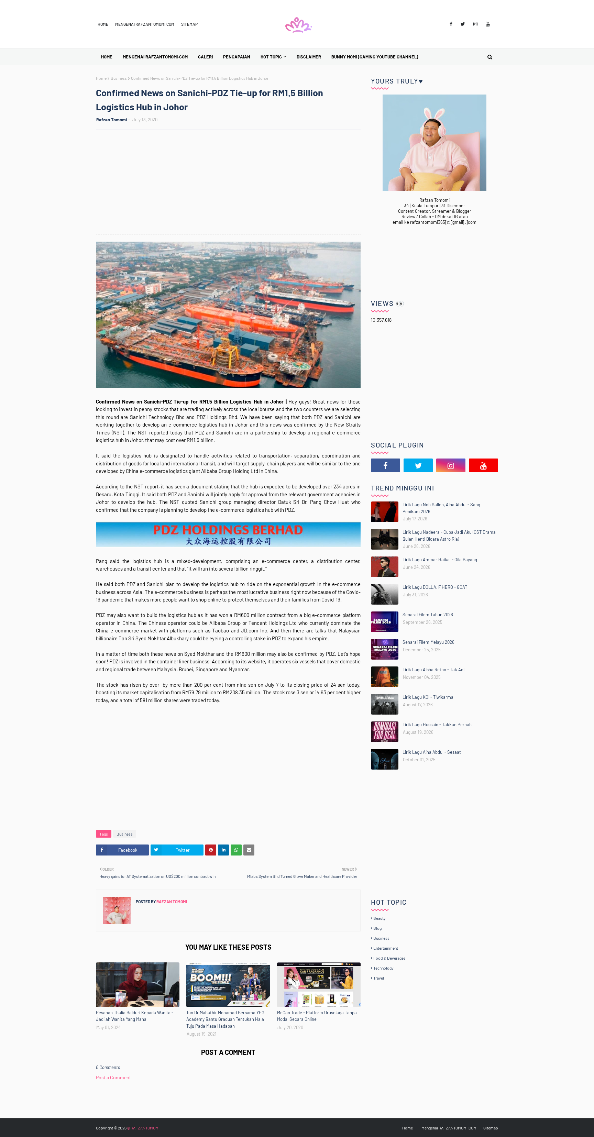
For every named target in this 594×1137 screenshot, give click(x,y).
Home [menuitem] (106, 56)
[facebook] (451, 24)
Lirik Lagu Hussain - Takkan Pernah (437, 724)
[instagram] (475, 24)
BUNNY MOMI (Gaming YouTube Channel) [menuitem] (374, 56)
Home (103, 24)
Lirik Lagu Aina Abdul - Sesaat (432, 752)
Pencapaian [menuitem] (236, 56)
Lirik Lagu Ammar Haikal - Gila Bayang (440, 559)
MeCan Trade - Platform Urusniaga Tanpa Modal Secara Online (317, 1016)
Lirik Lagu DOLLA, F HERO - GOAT (435, 587)
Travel (378, 977)
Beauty (379, 918)
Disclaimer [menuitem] (309, 56)
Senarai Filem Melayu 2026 (428, 642)
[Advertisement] (231, 183)
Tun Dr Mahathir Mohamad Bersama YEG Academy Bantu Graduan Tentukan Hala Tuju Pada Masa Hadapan (225, 1019)
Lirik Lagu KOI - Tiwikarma (428, 697)
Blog (377, 928)
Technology (383, 967)
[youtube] (487, 24)
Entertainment (385, 948)
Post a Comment (113, 1077)
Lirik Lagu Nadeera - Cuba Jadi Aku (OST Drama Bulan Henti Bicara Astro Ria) (449, 535)
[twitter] (463, 24)
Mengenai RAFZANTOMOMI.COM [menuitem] (155, 56)
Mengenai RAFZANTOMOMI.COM (144, 24)
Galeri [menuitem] (205, 56)
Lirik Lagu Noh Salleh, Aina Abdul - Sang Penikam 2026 (441, 508)
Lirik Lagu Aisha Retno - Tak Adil (434, 669)
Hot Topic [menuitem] (271, 56)
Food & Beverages (389, 958)
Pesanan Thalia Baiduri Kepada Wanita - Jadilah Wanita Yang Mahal (134, 1016)
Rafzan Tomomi (111, 119)
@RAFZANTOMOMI (143, 1127)
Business (119, 78)
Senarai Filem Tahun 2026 (428, 614)
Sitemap (189, 24)
